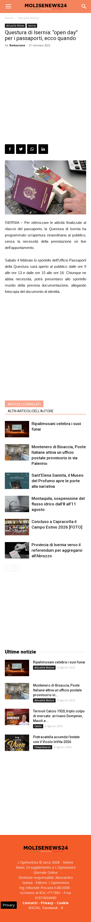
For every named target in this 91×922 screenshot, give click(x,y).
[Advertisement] (45, 96)
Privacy (47, 903)
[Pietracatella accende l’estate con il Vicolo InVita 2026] (17, 743)
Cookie (63, 903)
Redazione (17, 45)
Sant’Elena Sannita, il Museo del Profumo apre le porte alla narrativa (57, 481)
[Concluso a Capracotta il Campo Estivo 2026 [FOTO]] (17, 527)
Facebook (50, 908)
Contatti (30, 903)
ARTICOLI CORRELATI (24, 404)
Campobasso (42, 747)
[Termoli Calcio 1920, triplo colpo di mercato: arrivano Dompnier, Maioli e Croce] (17, 717)
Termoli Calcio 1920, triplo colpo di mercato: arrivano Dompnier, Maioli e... (59, 716)
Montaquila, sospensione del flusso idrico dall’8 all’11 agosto (58, 504)
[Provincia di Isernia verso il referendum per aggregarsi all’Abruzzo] (17, 550)
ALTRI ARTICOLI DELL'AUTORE (31, 411)
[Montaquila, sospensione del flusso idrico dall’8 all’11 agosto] (17, 504)
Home (9, 18)
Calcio (38, 726)
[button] (84, 6)
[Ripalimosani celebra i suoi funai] (17, 429)
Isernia (32, 25)
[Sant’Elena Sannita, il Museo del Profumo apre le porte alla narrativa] (17, 481)
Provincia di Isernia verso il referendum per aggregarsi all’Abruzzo (57, 550)
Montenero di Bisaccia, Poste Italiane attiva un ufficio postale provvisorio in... (57, 690)
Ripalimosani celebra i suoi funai (59, 662)
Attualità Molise (28, 18)
